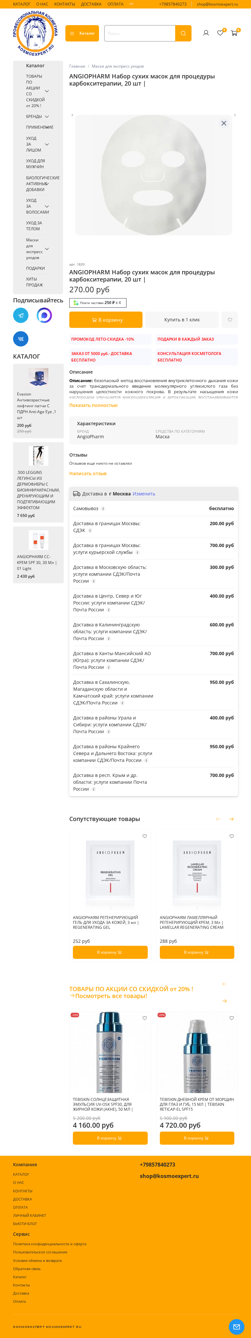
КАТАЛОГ (21, 4)
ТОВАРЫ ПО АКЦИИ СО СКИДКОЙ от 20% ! (34, 90)
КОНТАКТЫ (64, 4)
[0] (220, 33)
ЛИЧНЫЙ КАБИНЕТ (29, 1215)
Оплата (19, 1301)
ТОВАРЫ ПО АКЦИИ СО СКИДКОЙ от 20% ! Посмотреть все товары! (131, 992)
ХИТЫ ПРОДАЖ (34, 282)
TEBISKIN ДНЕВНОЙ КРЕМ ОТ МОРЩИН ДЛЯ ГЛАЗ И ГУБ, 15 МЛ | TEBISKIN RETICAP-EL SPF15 (196, 1104)
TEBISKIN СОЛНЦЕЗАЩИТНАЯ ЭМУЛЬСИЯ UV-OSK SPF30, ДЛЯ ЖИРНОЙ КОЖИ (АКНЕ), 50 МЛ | (103, 1104)
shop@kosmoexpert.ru (217, 4)
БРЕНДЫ (34, 116)
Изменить (144, 494)
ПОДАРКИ (35, 268)
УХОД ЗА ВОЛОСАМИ (34, 206)
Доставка (21, 1293)
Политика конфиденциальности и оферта (49, 1243)
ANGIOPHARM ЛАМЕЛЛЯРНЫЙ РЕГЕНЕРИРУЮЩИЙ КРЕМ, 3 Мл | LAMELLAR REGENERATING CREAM (191, 922)
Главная (77, 66)
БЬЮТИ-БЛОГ (25, 1223)
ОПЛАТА (116, 4)
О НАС (42, 4)
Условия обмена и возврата (37, 1260)
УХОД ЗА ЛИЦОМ (33, 144)
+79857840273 (173, 4)
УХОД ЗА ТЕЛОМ (34, 226)
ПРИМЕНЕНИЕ (34, 127)
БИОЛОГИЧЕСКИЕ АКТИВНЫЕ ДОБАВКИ (34, 183)
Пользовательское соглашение (40, 1251)
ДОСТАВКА (91, 4)
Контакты (21, 1284)
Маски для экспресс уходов (118, 66)
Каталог (87, 33)
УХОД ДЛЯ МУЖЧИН (35, 163)
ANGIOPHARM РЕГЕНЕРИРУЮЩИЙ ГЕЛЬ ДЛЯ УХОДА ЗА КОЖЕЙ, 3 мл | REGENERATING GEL (106, 922)
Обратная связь (27, 1268)
